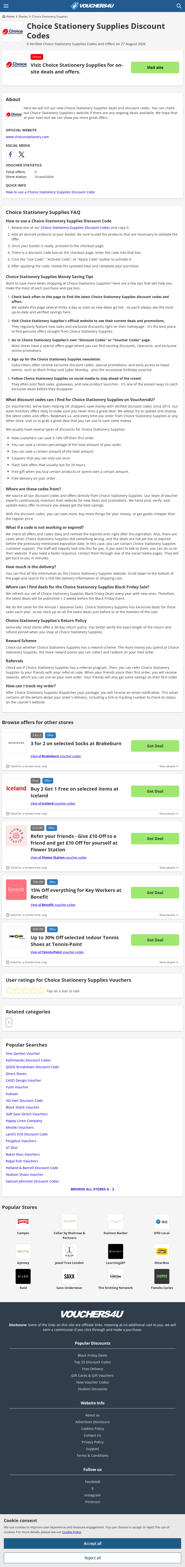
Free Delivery (92, 1368)
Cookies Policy (92, 1428)
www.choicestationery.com (27, 136)
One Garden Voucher (23, 1053)
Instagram (92, 1495)
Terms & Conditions (92, 1455)
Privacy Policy (93, 1442)
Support (92, 1448)
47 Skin (12, 1147)
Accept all (92, 1543)
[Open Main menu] (6, 6)
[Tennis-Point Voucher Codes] (16, 937)
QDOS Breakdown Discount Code (32, 1067)
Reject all (93, 1558)
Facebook (92, 1481)
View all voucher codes (56, 756)
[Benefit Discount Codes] (16, 889)
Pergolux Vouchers (21, 1141)
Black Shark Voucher (22, 1107)
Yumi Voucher (17, 1087)
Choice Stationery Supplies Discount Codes (96, 31)
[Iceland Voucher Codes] (16, 788)
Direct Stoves (16, 1073)
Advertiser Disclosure (92, 1422)
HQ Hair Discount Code (24, 1100)
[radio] (9, 990)
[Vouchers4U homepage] (92, 6)
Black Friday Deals (92, 1355)
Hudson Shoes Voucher (24, 1174)
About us (92, 1415)
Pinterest (92, 1502)
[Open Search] (179, 6)
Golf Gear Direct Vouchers (27, 1114)
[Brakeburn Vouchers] (16, 742)
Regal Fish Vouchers (22, 1161)
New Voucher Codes (92, 1382)
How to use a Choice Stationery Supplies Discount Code (50, 192)
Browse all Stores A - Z (92, 1189)
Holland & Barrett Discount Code (32, 1167)
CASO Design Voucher (23, 1080)
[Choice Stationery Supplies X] (21, 154)
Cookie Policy (71, 1532)
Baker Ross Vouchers (23, 1154)
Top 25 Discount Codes (92, 1362)
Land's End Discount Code (27, 1134)
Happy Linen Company (24, 1120)
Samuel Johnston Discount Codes (32, 1181)
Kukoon (12, 1093)
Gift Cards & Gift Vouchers (92, 1375)
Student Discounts (92, 1389)
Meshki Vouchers (20, 1127)
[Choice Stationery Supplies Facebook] (10, 154)
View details (167, 766)
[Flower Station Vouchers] (16, 835)
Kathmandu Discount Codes (28, 1060)
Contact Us (92, 1435)
